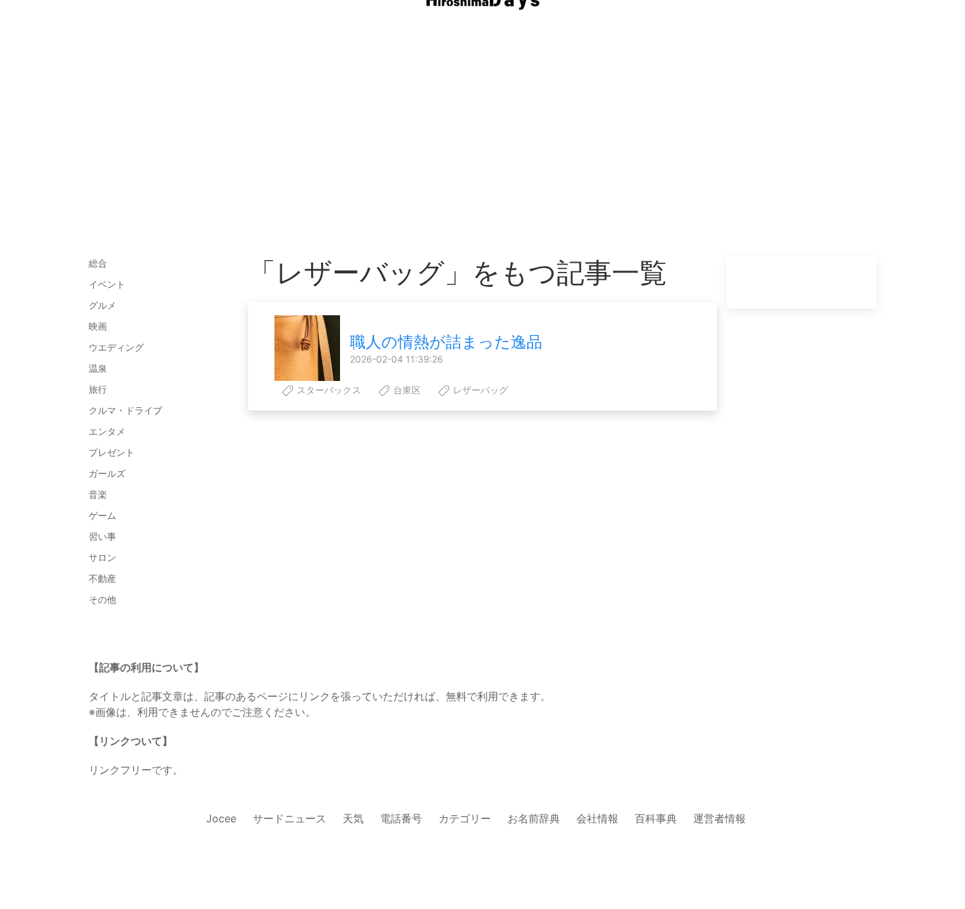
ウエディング (116, 347)
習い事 (102, 536)
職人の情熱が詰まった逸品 (446, 341)
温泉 (98, 368)
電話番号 (401, 818)
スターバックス (327, 389)
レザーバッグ (479, 389)
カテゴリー (465, 818)
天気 (353, 818)
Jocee (221, 818)
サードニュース (289, 818)
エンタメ (107, 431)
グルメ (102, 305)
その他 (102, 599)
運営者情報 (719, 818)
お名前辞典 (533, 818)
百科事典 (656, 818)
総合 (98, 263)
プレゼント (112, 452)
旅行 (98, 389)
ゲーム (102, 515)
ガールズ (107, 473)
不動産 (102, 578)
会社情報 (597, 818)
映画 (98, 326)
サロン (102, 557)
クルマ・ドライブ (125, 410)
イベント (107, 284)
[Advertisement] (482, 105)
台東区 (406, 389)
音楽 (98, 494)
